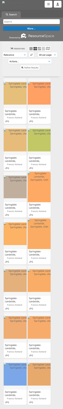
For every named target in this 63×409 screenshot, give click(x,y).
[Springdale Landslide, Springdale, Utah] (15, 93)
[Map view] (48, 48)
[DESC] (31, 54)
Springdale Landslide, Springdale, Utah (14, 114)
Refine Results (31, 67)
